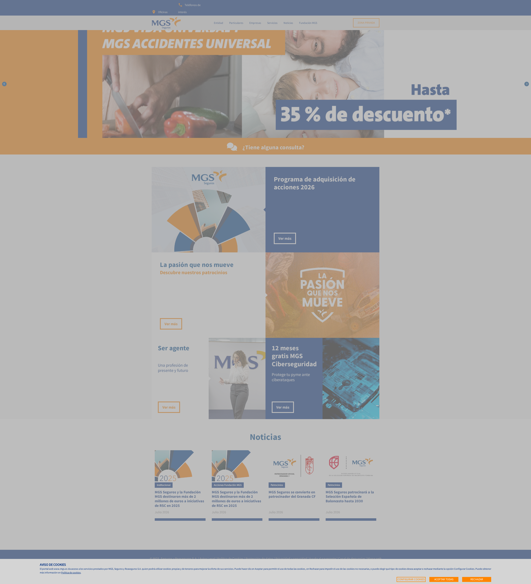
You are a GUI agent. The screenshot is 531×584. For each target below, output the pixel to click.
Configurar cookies (411, 579)
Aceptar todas (443, 579)
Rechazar (476, 579)
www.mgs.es (60, 568)
